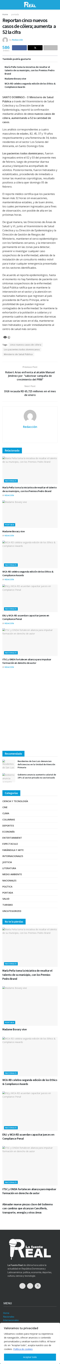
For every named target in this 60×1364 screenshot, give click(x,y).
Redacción (17, 39)
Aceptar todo (30, 1357)
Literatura (9, 868)
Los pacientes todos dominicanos (22, 349)
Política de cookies (23, 1349)
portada (15, 14)
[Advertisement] (30, 713)
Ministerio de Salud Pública (18, 354)
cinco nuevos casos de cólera (25, 344)
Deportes (8, 825)
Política (7, 886)
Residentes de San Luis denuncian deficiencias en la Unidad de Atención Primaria (36, 764)
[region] (30, 1343)
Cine (5, 807)
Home (5, 14)
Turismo (7, 904)
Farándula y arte (13, 850)
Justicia (7, 862)
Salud (5, 898)
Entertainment (12, 837)
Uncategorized (11, 911)
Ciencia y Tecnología (15, 801)
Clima (5, 813)
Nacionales (11, 481)
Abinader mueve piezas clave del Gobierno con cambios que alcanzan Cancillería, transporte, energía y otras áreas (27, 1208)
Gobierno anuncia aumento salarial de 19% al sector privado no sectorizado (37, 776)
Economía (8, 831)
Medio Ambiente (12, 874)
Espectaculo (10, 843)
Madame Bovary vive (15, 78)
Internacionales (12, 856)
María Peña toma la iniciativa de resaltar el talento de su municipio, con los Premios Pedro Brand (30, 70)
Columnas (8, 819)
